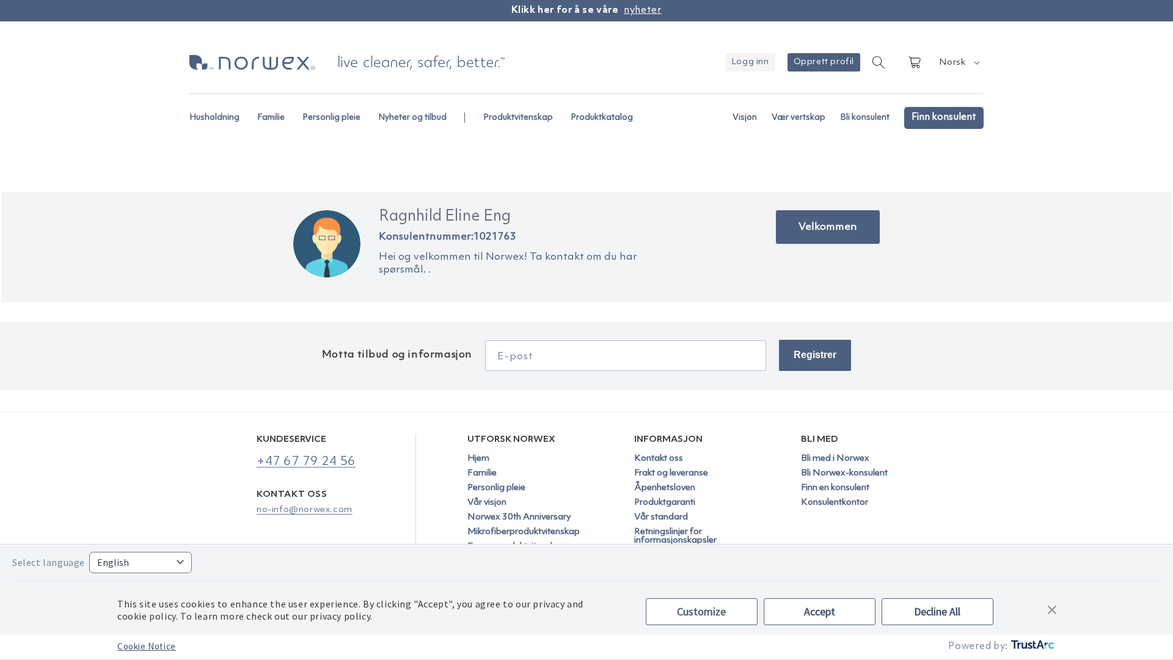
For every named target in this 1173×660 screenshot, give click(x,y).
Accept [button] (819, 611)
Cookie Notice (146, 646)
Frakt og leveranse (671, 473)
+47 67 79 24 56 (306, 461)
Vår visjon (486, 502)
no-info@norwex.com (305, 510)
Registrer (815, 355)
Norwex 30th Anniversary (519, 517)
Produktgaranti (664, 502)
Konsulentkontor (834, 502)
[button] (219, 111)
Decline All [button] (937, 611)
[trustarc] (1031, 647)
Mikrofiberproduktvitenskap (523, 532)
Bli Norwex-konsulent (844, 473)
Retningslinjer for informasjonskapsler (675, 536)
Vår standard (661, 517)
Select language (48, 562)
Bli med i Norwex (835, 459)
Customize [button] (701, 611)
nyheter (643, 10)
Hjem (478, 459)
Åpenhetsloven (664, 488)
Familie (482, 473)
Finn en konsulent (835, 488)
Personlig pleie (496, 488)
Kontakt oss (658, 459)
